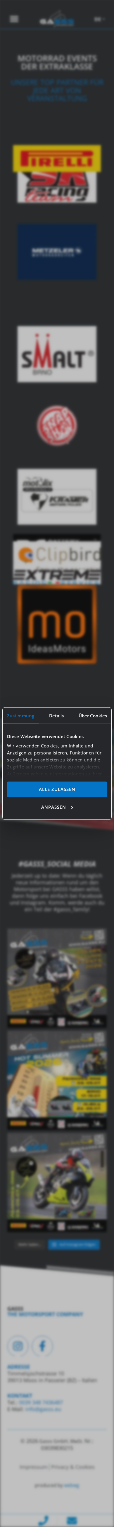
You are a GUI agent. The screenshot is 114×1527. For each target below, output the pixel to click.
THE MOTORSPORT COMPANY (45, 1314)
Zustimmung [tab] (20, 716)
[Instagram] (17, 1346)
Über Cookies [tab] (93, 716)
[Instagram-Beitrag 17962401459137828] (57, 1080)
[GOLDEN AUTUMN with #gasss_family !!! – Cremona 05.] (57, 978)
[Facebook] (42, 1346)
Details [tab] (56, 716)
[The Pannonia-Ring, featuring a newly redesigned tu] (57, 1182)
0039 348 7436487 (40, 1402)
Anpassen (53, 807)
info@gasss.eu (43, 1409)
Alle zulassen (57, 789)
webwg (71, 1485)
